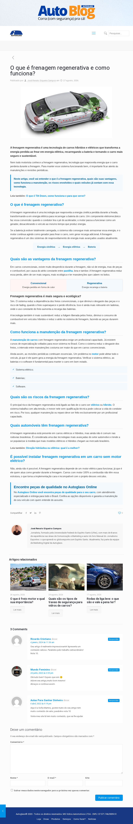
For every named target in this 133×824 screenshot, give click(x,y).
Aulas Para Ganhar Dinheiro (46, 700)
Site (87, 778)
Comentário (17, 742)
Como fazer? (79, 819)
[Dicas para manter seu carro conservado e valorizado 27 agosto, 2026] (3, 811)
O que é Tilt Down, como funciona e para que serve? (55, 195)
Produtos (55, 819)
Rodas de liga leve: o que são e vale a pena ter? (103, 600)
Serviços (67, 819)
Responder (114, 639)
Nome (14, 778)
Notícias (92, 819)
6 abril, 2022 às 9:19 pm (40, 704)
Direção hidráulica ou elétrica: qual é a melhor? (52, 448)
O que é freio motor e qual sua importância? (27, 600)
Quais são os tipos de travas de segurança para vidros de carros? (65, 602)
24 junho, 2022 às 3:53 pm (41, 673)
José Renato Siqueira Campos (41, 80)
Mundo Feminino (40, 669)
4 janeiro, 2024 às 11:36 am (42, 642)
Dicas (46, 819)
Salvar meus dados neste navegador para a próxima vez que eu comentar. (52, 790)
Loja (39, 819)
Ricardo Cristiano (40, 639)
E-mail (52, 778)
